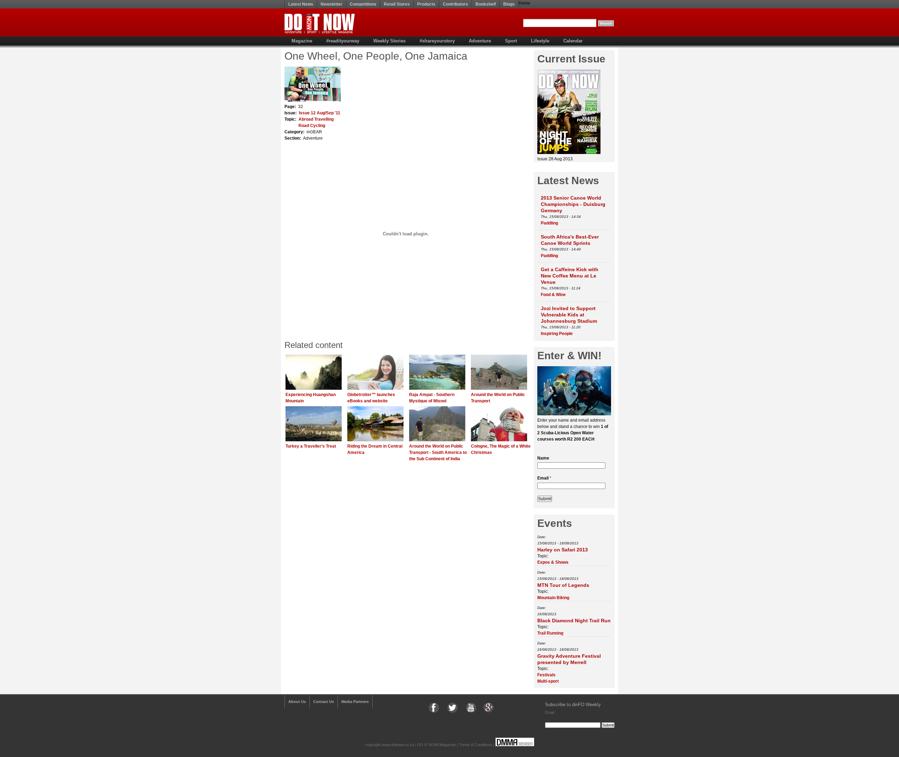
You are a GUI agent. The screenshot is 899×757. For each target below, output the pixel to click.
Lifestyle (540, 40)
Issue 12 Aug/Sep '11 (319, 112)
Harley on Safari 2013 (562, 549)
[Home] (319, 31)
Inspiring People (557, 333)
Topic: (543, 556)
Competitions (363, 4)
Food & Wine (553, 294)
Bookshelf (485, 4)
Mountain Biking (553, 597)
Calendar (573, 40)
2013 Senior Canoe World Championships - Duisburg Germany (573, 204)
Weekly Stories (389, 40)
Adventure (480, 40)
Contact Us (323, 701)
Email (544, 478)
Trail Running (550, 633)
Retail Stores (397, 4)
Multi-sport (548, 681)
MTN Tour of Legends (563, 585)
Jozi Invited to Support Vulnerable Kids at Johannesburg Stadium (569, 315)
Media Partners (355, 701)
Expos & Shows (553, 562)
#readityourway (342, 40)
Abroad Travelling (316, 119)
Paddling (549, 223)
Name (543, 458)
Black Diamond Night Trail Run (574, 620)
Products (426, 4)
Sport (511, 40)
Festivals (546, 674)
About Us (297, 701)
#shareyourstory (437, 40)
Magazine (301, 40)
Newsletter (331, 4)
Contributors (455, 4)
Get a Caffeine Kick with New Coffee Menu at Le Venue (569, 276)
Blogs (509, 4)
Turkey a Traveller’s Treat (311, 446)
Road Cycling (311, 125)
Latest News (300, 4)
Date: (541, 537)
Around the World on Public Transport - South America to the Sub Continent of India (438, 452)
